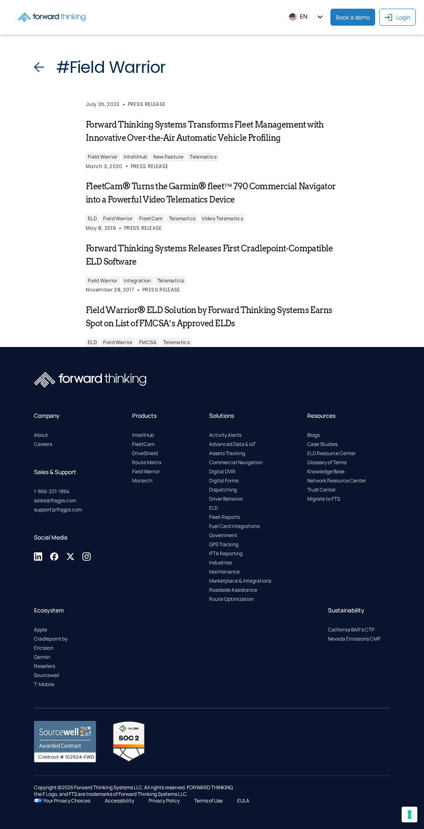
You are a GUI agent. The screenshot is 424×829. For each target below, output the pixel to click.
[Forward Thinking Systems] (51, 17)
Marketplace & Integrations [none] (240, 580)
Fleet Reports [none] (224, 517)
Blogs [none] (313, 435)
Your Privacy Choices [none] (66, 800)
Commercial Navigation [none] (236, 462)
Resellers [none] (44, 666)
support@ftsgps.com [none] (58, 509)
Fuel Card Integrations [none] (234, 526)
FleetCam (151, 218)
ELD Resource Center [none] (331, 453)
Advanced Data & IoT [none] (232, 444)
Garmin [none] (42, 656)
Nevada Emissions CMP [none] (354, 638)
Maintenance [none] (224, 571)
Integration (137, 280)
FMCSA (148, 342)
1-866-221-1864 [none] (52, 491)
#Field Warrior (111, 67)
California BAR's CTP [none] (351, 629)
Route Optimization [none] (231, 598)
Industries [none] (220, 562)
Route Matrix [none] (146, 462)
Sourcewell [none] (46, 675)
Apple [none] (40, 629)
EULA (243, 800)
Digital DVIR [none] (222, 471)
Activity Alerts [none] (225, 435)
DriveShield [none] (145, 453)
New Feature (168, 156)
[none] (38, 559)
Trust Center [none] (321, 489)
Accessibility (119, 800)
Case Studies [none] (322, 444)
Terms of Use (208, 800)
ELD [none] (213, 507)
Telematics (203, 156)
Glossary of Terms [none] (327, 462)
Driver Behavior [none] (226, 498)
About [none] (41, 435)
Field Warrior (103, 156)
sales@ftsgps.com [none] (55, 500)
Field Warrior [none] (146, 471)
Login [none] (403, 17)
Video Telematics (222, 218)
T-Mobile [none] (44, 684)
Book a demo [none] (353, 17)
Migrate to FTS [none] (323, 498)
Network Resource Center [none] (336, 480)
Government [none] (223, 535)
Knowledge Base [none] (325, 471)
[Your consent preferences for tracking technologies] (409, 814)
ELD (92, 218)
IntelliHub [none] (143, 435)
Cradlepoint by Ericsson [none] (50, 643)
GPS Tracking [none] (223, 544)
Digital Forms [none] (223, 480)
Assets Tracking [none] (227, 453)
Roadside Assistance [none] (233, 589)
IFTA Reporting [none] (226, 553)
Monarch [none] (142, 480)
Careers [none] (43, 444)
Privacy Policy (164, 800)
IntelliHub (135, 156)
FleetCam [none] (143, 444)
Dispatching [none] (223, 489)
